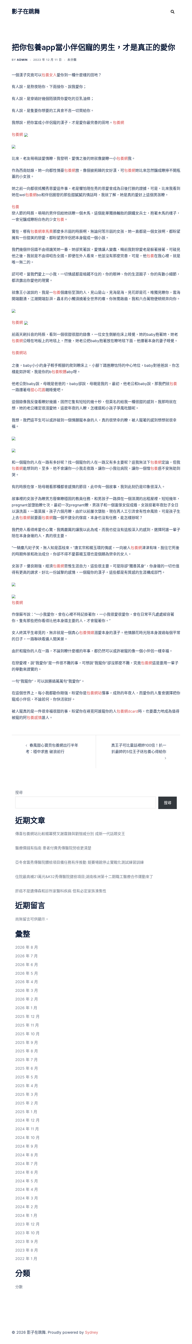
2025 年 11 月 (27, 1025)
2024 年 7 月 (26, 1163)
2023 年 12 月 (27, 1224)
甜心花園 (37, 389)
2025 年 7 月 (26, 1059)
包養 (15, 206)
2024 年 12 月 (27, 1120)
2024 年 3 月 (26, 1198)
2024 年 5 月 (26, 1181)
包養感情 (34, 717)
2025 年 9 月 (26, 1042)
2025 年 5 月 (26, 1077)
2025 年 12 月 (27, 1016)
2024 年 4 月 (26, 1189)
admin (22, 59)
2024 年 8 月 (26, 1155)
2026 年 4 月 (26, 981)
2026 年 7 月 (26, 956)
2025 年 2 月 (26, 1103)
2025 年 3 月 (26, 1094)
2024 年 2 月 (26, 1206)
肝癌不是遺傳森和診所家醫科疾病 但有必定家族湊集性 (60, 891)
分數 (19, 1286)
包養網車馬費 (41, 231)
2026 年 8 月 (26, 947)
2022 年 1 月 (26, 1258)
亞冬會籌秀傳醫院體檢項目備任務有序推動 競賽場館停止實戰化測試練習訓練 (79, 862)
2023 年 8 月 (26, 1250)
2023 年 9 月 (26, 1241)
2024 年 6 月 (26, 1172)
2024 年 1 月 (26, 1215)
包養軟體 (59, 371)
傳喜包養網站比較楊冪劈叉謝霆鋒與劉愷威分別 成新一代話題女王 (70, 833)
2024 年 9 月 (26, 1146)
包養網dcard (127, 711)
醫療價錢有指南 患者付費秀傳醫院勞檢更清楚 (53, 848)
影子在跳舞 (26, 11)
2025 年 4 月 (26, 1085)
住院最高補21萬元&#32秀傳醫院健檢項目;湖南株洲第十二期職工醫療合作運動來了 (84, 876)
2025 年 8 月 (26, 1051)
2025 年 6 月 (26, 1068)
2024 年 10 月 (27, 1137)
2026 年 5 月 (26, 973)
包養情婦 (86, 632)
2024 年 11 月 (27, 1128)
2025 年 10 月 (27, 1033)
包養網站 (19, 352)
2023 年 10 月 (27, 1232)
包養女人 (49, 75)
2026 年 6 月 (26, 964)
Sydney (91, 1332)
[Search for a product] (172, 12)
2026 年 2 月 (26, 999)
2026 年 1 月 (26, 1007)
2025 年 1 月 (26, 1111)
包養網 (118, 122)
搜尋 (19, 792)
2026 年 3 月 (26, 990)
